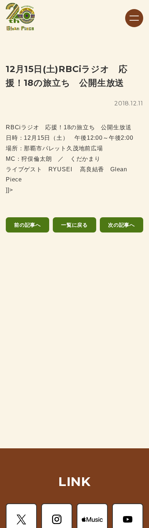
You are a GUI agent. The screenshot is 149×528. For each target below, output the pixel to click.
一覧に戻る (74, 225)
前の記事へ (27, 225)
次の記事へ (121, 225)
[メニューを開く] (134, 18)
